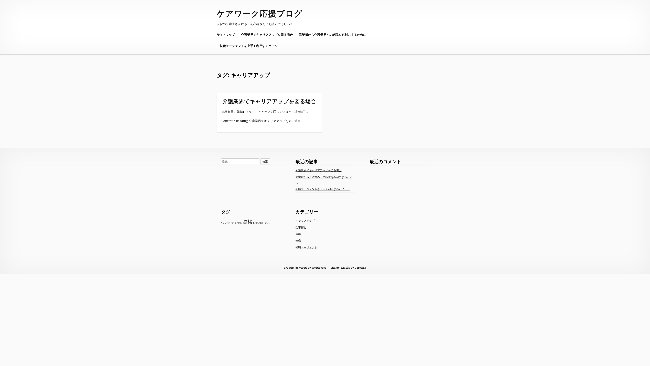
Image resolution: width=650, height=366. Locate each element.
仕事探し (238, 223)
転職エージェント (264, 223)
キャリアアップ (227, 223)
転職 (255, 223)
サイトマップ (226, 35)
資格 (247, 221)
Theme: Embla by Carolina (348, 267)
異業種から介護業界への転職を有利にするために (332, 35)
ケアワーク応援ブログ (259, 13)
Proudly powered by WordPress (305, 267)
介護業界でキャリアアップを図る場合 (267, 35)
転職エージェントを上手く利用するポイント (250, 46)
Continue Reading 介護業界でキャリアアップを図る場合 (261, 121)
